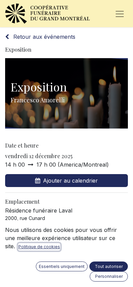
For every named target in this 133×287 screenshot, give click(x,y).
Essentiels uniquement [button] (62, 266)
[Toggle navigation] (120, 13)
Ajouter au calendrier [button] (70, 180)
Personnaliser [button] (109, 276)
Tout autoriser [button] (109, 266)
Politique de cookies (39, 246)
